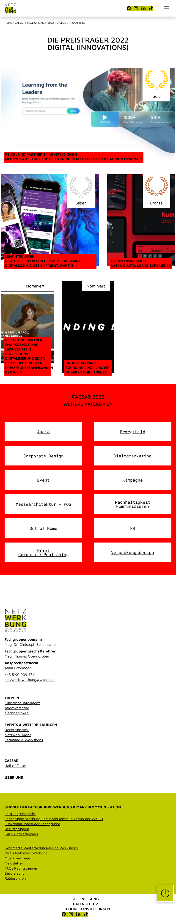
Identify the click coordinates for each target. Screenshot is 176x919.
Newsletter (14, 863)
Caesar (19, 22)
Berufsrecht (14, 873)
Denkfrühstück (17, 730)
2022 (50, 22)
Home (8, 22)
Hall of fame (35, 22)
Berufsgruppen (17, 829)
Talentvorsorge (17, 708)
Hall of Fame (15, 766)
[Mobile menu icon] (166, 8)
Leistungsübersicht (20, 814)
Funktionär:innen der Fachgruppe (32, 824)
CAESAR (12, 760)
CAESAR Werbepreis (21, 834)
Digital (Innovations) (71, 22)
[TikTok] (151, 8)
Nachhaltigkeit (17, 713)
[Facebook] (129, 8)
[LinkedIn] (143, 8)
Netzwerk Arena (18, 735)
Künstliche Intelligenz (22, 703)
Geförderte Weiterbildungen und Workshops (41, 848)
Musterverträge (17, 858)
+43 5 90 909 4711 (20, 674)
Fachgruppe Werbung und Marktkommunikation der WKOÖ (54, 819)
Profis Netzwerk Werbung (26, 853)
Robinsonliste (16, 878)
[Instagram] (136, 8)
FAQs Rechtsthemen (21, 868)
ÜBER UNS (14, 777)
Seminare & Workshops (24, 740)
